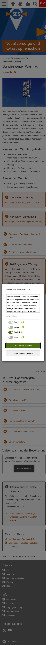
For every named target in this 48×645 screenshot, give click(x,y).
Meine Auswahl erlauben (23, 353)
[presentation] (23, 323)
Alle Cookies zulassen (23, 346)
